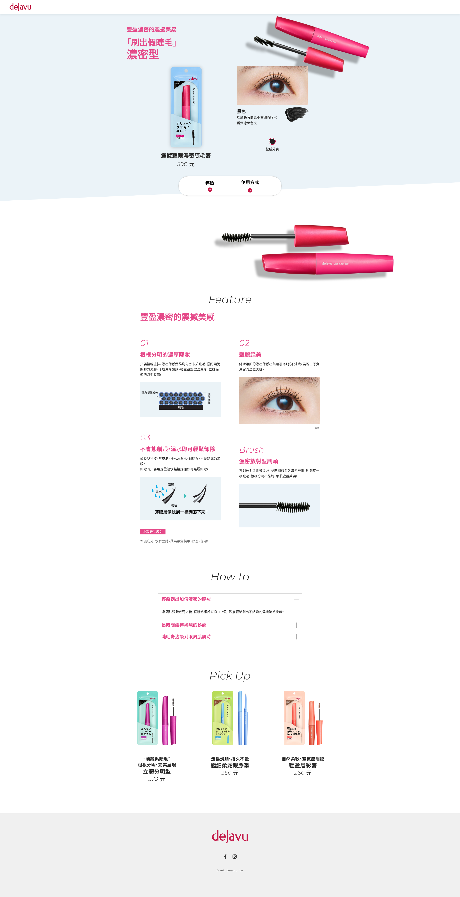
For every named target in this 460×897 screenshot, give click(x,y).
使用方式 (250, 182)
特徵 (209, 183)
